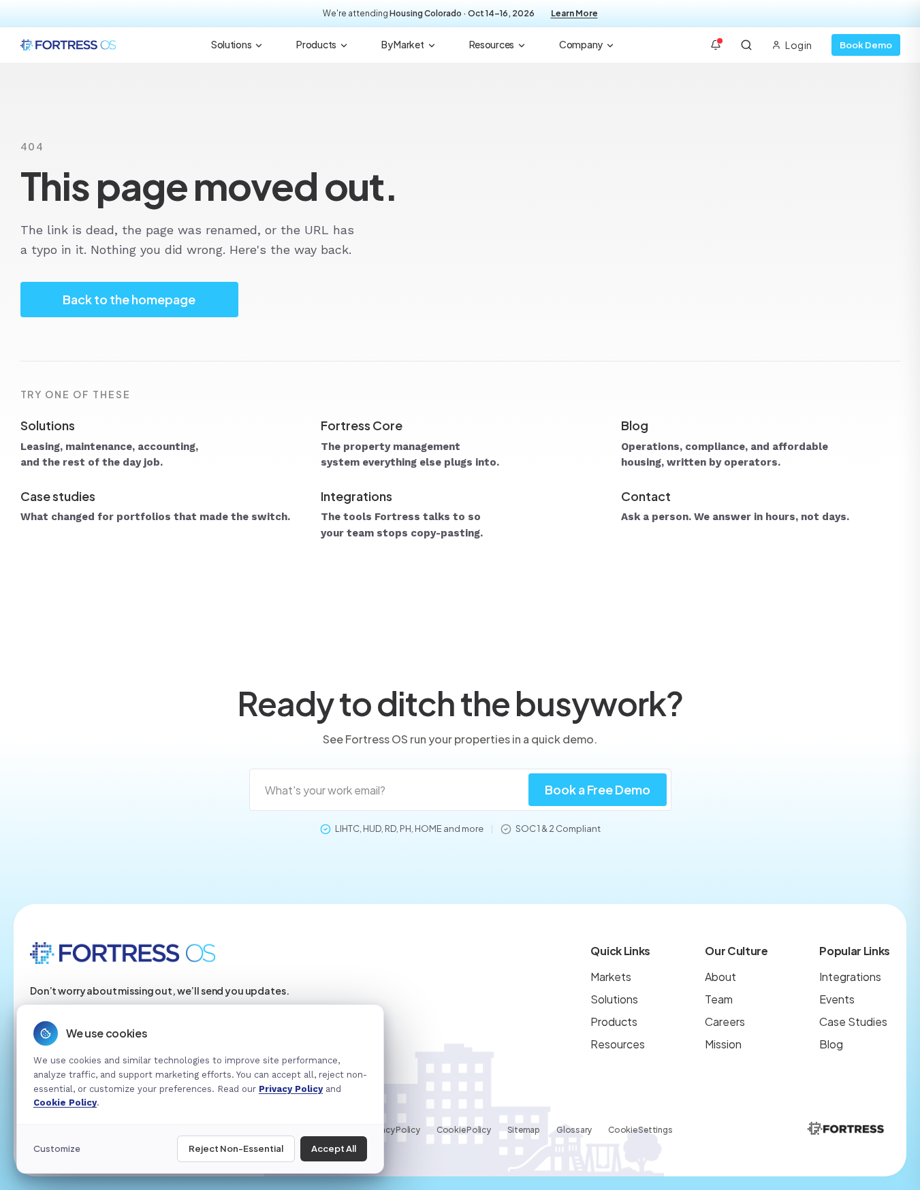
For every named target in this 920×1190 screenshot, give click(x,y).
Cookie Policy (464, 1130)
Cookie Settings (640, 1130)
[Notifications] (715, 44)
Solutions (231, 44)
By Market (402, 44)
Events (837, 999)
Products (316, 44)
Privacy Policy (393, 1130)
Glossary (574, 1130)
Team (719, 999)
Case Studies (853, 1021)
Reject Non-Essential (236, 1148)
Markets (610, 976)
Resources (491, 44)
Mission (723, 1044)
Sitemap (523, 1130)
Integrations (850, 976)
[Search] (746, 45)
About (720, 976)
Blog (831, 1044)
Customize (56, 1148)
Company (581, 44)
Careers (725, 1021)
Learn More (574, 13)
